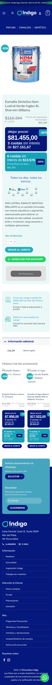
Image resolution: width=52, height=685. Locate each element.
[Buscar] (12, 13)
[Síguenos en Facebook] (4, 660)
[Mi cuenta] (40, 13)
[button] (4, 13)
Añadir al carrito (19, 249)
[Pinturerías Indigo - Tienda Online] (26, 13)
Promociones (12, 601)
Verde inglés (29, 350)
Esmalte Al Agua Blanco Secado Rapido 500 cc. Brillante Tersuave (38, 396)
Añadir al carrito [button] (12, 446)
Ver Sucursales (10, 538)
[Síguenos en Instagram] (8, 660)
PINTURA (11, 27)
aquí (15, 325)
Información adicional (21, 341)
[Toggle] (5, 341)
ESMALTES (25, 27)
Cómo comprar (13, 589)
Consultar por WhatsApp (27, 259)
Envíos (9, 595)
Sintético (40, 27)
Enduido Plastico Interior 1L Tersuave (13, 395)
